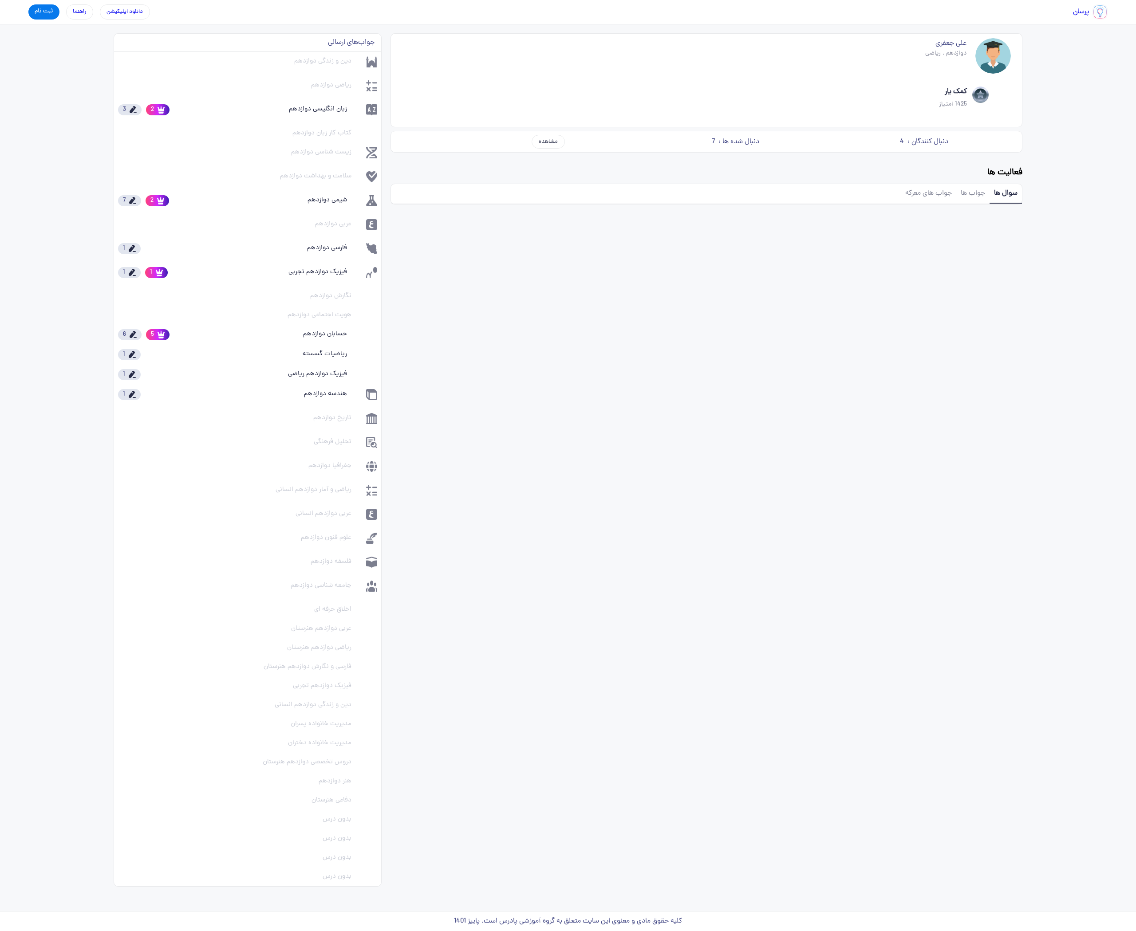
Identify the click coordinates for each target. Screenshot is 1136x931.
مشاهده (548, 141)
